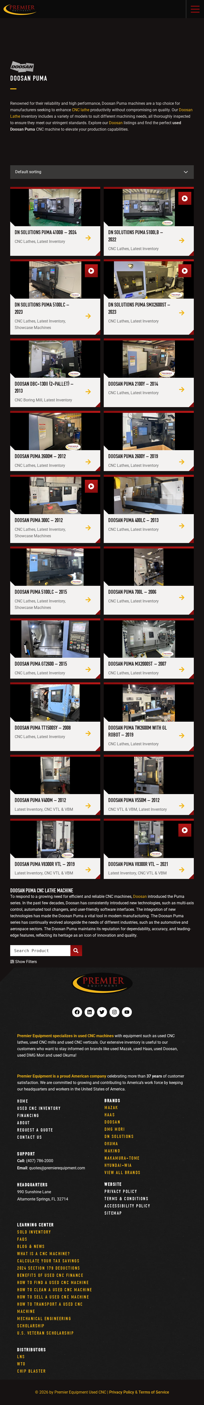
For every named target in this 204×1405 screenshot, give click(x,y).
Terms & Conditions (126, 1198)
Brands (112, 1100)
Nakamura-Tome (122, 1158)
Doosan (116, 122)
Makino (112, 1151)
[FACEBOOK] (77, 1012)
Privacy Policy (120, 1191)
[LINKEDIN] (90, 1012)
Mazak (111, 1107)
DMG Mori (114, 1129)
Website (113, 1184)
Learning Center (35, 1225)
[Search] (76, 950)
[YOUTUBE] (127, 1012)
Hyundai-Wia (118, 1165)
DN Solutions (119, 1136)
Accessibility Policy (127, 1206)
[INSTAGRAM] (114, 1012)
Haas (109, 1115)
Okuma (111, 1143)
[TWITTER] (102, 1012)
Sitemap (113, 1213)
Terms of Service (154, 1392)
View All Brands (122, 1172)
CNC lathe (80, 110)
